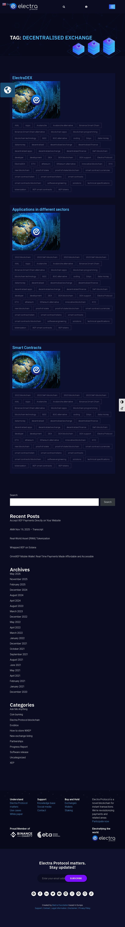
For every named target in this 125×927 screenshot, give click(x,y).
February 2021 (17, 681)
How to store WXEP (20, 730)
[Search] (63, 6)
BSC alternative (60, 138)
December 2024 (18, 589)
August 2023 (16, 606)
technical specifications (99, 183)
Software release (19, 752)
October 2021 (17, 648)
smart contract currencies (98, 170)
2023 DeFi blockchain (96, 257)
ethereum (46, 164)
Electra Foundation (60, 905)
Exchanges (71, 803)
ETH (33, 164)
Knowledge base (46, 803)
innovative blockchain (92, 164)
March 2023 (16, 611)
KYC (111, 164)
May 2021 (15, 670)
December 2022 (18, 616)
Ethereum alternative (66, 164)
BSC (44, 138)
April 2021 (15, 675)
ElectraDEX (20, 164)
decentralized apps (23, 151)
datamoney (20, 144)
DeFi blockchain (100, 151)
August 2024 (16, 595)
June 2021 (15, 665)
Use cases (15, 810)
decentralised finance (88, 144)
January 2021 (17, 686)
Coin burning (16, 714)
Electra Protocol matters (18, 805)
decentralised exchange (61, 144)
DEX (50, 157)
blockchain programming (85, 132)
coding (76, 138)
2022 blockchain (23, 257)
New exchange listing (21, 736)
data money (103, 138)
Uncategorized (18, 757)
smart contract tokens (51, 176)
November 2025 (18, 579)
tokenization (20, 189)
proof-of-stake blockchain (67, 170)
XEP (12, 762)
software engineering (56, 183)
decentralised (38, 144)
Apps (27, 125)
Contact (41, 810)
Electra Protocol (104, 157)
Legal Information (58, 908)
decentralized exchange (49, 151)
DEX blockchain (65, 157)
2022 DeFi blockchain (47, 257)
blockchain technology (25, 138)
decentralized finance (76, 151)
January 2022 (17, 638)
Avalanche (42, 125)
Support (38, 908)
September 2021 (19, 654)
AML (17, 125)
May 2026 (15, 573)
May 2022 (15, 622)
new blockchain (22, 170)
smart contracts (75, 176)
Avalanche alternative (63, 125)
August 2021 (16, 659)
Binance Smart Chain (89, 125)
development (36, 157)
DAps (88, 138)
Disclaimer (72, 908)
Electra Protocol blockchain (25, 720)
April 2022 (15, 627)
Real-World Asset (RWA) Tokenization (30, 538)
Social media (44, 806)
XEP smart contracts (42, 189)
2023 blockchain (72, 257)
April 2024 (15, 600)
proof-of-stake (42, 170)
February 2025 (17, 584)
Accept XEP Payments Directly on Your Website (35, 520)
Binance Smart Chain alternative (30, 132)
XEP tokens (63, 189)
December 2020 (18, 691)
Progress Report (19, 746)
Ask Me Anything (18, 709)
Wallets (69, 806)
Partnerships (16, 741)
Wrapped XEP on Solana (23, 547)
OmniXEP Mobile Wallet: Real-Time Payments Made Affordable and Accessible (52, 556)
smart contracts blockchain (28, 183)
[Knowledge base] (85, 6)
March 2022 (16, 632)
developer (19, 157)
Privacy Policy (84, 908)
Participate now (100, 821)
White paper (16, 814)
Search (14, 495)
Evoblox (14, 725)
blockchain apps (59, 132)
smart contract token (24, 176)
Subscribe (76, 878)
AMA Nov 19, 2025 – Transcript (26, 529)
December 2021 (18, 643)
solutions (77, 183)
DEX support (85, 157)
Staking (69, 810)
